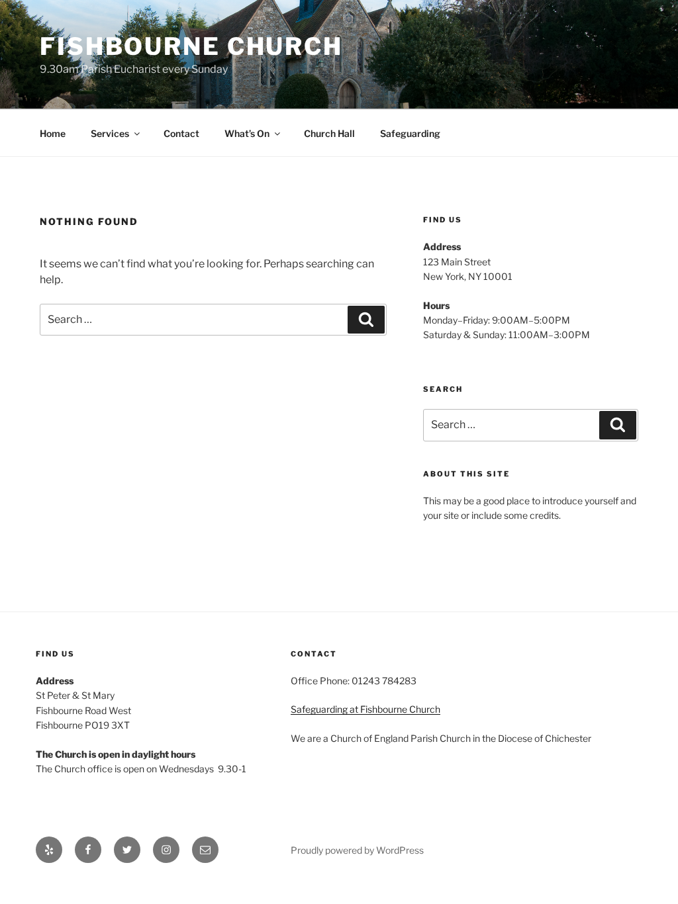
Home (53, 133)
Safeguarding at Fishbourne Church (365, 709)
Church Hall (329, 133)
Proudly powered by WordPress (357, 850)
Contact (181, 133)
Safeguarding (410, 133)
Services (110, 133)
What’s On (246, 133)
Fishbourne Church (191, 46)
